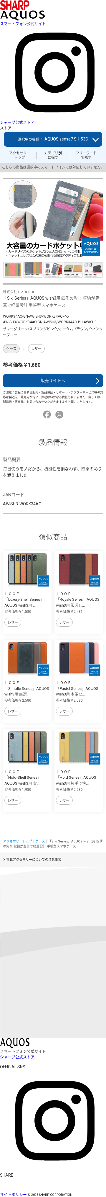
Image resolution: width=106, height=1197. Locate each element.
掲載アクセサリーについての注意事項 (33, 860)
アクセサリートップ (19, 155)
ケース (11, 349)
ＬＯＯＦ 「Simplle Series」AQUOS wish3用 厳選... (26, 688)
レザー (36, 349)
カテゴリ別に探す (53, 155)
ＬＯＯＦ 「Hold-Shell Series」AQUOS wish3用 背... (22, 778)
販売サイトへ (53, 380)
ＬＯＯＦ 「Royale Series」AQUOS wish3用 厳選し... (78, 600)
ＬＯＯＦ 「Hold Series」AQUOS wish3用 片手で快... (76, 778)
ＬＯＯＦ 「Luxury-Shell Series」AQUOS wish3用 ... (24, 600)
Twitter (60, 414)
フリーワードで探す (86, 155)
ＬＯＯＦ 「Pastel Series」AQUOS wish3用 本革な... (77, 688)
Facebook (48, 414)
